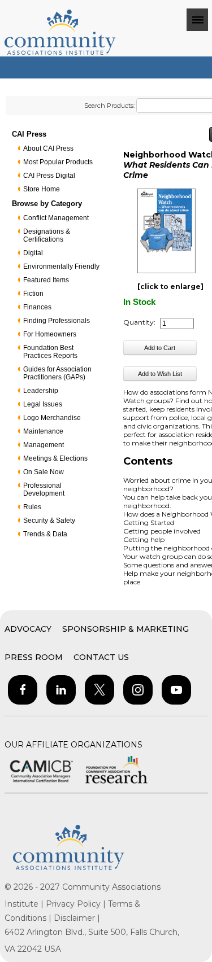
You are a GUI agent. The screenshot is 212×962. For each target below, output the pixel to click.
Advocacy (28, 629)
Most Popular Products (58, 162)
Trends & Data (45, 534)
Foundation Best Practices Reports (50, 352)
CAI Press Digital (49, 176)
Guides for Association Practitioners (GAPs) (57, 373)
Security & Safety (49, 520)
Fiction (33, 294)
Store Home (41, 189)
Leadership (40, 391)
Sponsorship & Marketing (125, 629)
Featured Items (46, 280)
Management (43, 445)
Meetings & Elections (55, 458)
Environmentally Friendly (61, 266)
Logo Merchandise (52, 418)
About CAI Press (48, 148)
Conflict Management (56, 218)
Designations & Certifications (46, 235)
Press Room (34, 657)
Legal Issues (42, 404)
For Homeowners (49, 334)
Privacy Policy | (77, 904)
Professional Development (43, 489)
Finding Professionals (56, 321)
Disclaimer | (77, 918)
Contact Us (101, 657)
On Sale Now (43, 472)
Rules (32, 507)
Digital (33, 253)
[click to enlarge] (170, 286)
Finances (37, 307)
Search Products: (109, 106)
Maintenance (43, 431)
